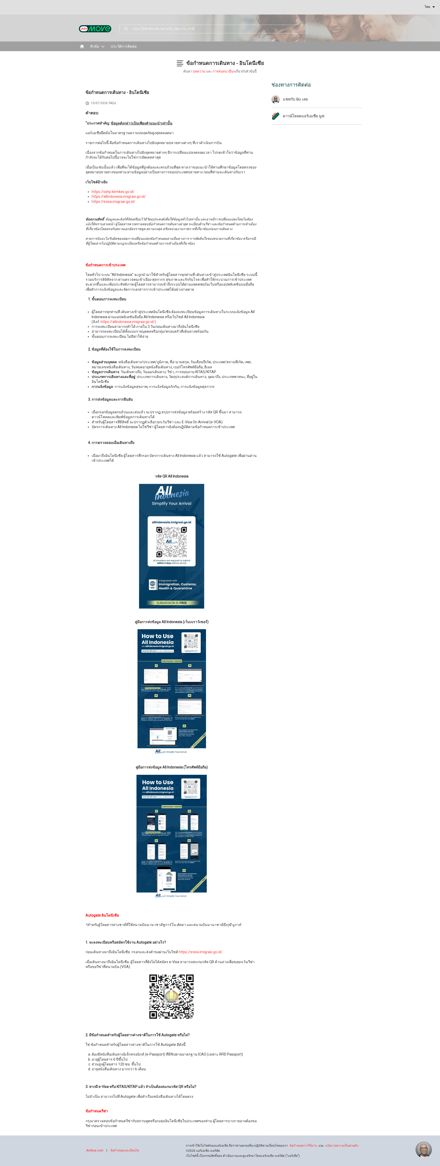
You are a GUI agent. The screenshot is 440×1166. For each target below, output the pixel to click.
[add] (424, 1150)
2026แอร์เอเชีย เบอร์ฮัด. (203, 1151)
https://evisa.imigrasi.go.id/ (113, 202)
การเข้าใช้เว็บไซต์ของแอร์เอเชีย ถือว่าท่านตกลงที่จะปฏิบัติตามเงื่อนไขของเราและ (272, 1145)
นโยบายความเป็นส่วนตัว (342, 1145)
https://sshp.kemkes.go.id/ (113, 192)
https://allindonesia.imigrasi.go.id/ (119, 196)
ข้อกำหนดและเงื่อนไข (124, 1150)
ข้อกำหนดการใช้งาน (303, 1145)
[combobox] (220, 29)
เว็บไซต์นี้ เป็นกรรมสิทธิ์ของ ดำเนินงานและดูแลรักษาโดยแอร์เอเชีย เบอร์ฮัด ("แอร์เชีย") (243, 1156)
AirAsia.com (94, 1150)
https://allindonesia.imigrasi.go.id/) (128, 322)
